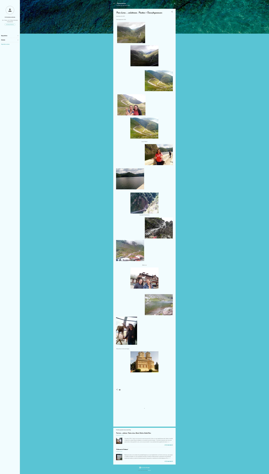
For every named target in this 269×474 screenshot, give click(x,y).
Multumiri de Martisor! (122, 449)
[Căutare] (175, 4)
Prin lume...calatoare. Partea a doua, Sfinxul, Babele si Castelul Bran (133, 433)
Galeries (149, 470)
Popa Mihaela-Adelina (10, 17)
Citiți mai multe (169, 445)
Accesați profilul (10, 24)
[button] (172, 12)
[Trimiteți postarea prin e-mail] (120, 390)
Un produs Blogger (145, 467)
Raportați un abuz (5, 44)
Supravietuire (121, 3)
